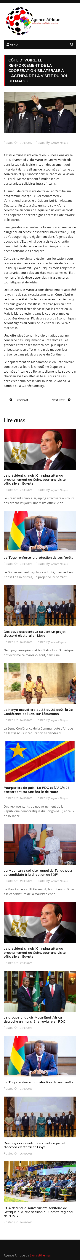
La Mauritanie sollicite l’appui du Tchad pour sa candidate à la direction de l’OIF (38, 872)
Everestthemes (40, 1255)
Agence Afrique (59, 142)
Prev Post (22, 400)
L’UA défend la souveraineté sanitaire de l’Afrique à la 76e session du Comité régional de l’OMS (38, 1212)
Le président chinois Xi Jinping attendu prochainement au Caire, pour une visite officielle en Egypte (35, 479)
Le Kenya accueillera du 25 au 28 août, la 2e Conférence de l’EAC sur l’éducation (38, 711)
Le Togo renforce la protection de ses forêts (38, 557)
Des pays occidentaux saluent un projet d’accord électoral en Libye (34, 633)
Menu (13, 44)
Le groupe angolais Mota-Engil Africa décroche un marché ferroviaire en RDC (34, 1019)
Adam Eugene (58, 642)
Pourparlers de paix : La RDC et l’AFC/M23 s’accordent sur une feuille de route (37, 789)
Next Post (58, 400)
